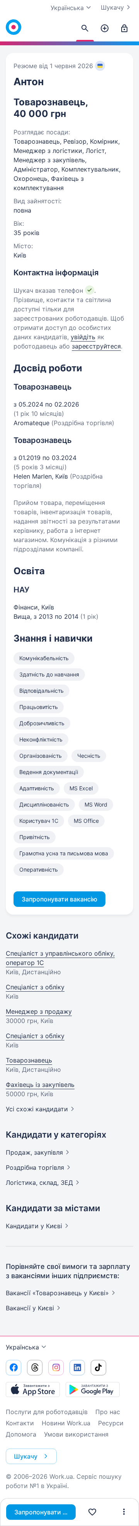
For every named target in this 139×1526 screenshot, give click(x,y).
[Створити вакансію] (105, 28)
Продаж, (34, 1152)
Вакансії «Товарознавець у (57, 1293)
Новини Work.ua (66, 1423)
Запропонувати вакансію (45, 1512)
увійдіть (83, 337)
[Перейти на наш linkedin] (77, 1367)
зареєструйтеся (96, 346)
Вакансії (30, 1308)
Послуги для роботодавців (47, 1412)
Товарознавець (29, 1060)
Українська (22, 1347)
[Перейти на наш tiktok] (98, 1367)
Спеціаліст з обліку (35, 987)
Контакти (20, 1423)
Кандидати (34, 1226)
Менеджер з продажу (39, 1011)
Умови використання (76, 1434)
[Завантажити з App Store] (33, 1389)
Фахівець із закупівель (40, 1084)
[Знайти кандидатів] (85, 28)
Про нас (107, 1412)
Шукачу (112, 7)
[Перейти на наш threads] (34, 1367)
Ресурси (111, 1423)
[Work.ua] (13, 27)
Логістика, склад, (39, 1182)
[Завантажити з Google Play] (93, 1389)
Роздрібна (35, 1167)
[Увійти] (124, 28)
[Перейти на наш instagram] (56, 1367)
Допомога (21, 1434)
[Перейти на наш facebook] (13, 1367)
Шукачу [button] (25, 1456)
